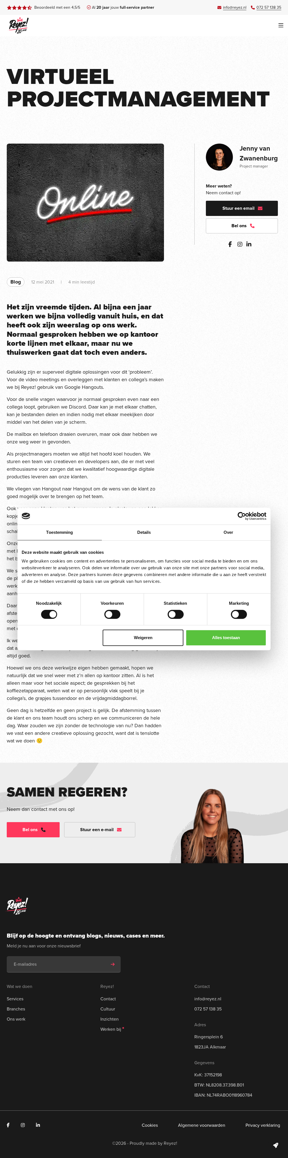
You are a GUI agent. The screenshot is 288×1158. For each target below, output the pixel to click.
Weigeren (143, 637)
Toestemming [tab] (59, 532)
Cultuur (107, 1009)
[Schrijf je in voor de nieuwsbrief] (113, 964)
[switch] (112, 614)
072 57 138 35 (208, 1009)
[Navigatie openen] (281, 26)
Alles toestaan (226, 637)
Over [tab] (228, 532)
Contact (108, 999)
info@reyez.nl (207, 999)
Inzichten (109, 1019)
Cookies (150, 1125)
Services (15, 999)
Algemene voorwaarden (201, 1125)
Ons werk (16, 1019)
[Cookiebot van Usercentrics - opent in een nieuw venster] (241, 516)
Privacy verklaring (263, 1125)
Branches (16, 1009)
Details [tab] (144, 532)
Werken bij (110, 1029)
